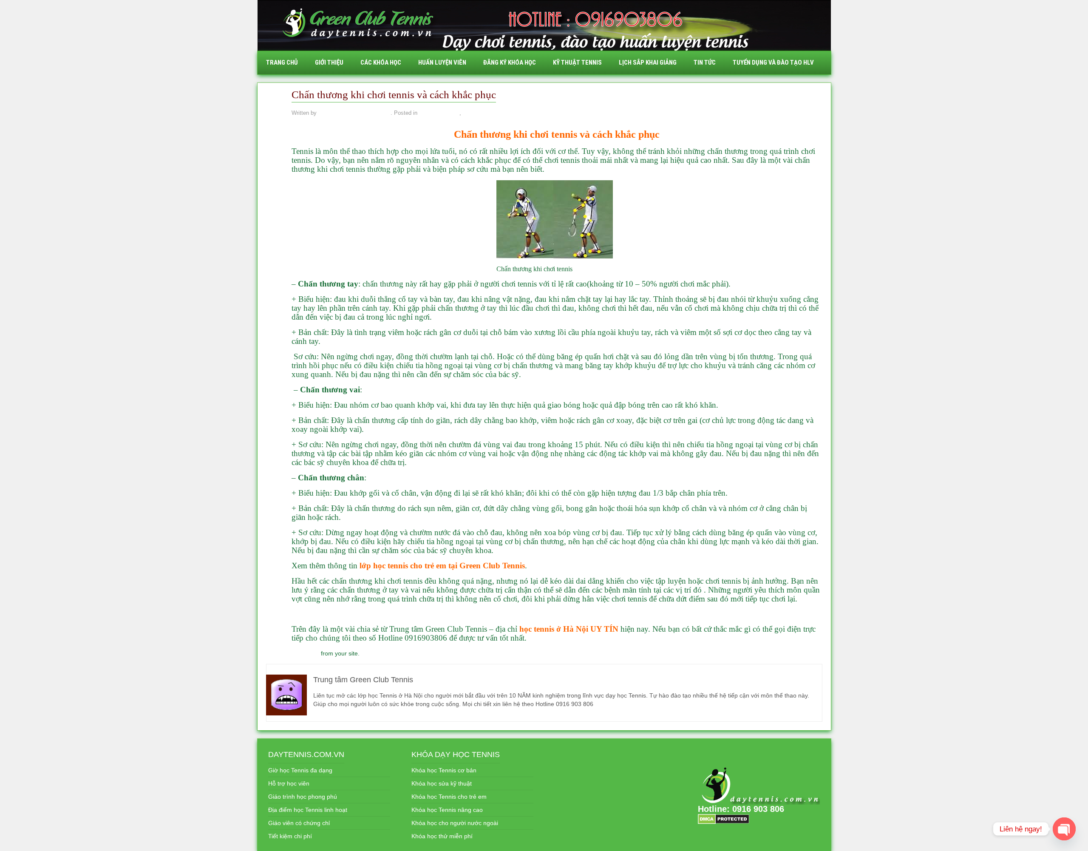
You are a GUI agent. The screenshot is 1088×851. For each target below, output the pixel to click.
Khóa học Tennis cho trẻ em (449, 796)
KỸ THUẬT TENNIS (577, 62)
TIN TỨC (705, 62)
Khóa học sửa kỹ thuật (441, 783)
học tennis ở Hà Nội (553, 628)
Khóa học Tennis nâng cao (447, 809)
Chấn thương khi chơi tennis (515, 134)
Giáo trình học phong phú (302, 796)
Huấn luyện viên (442, 62)
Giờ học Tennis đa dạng (300, 770)
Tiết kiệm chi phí (290, 836)
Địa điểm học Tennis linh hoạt (307, 809)
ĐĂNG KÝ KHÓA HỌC (509, 62)
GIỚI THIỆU (329, 62)
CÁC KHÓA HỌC (380, 62)
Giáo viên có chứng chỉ (299, 823)
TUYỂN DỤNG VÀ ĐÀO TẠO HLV (773, 62)
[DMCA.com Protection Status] (723, 818)
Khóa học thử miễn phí (442, 836)
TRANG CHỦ (282, 62)
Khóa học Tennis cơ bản (443, 770)
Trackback (305, 653)
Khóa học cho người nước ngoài (454, 823)
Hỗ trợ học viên (288, 783)
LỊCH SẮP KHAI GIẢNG (648, 62)
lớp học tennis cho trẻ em (403, 565)
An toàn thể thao (439, 113)
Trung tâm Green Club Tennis (354, 113)
